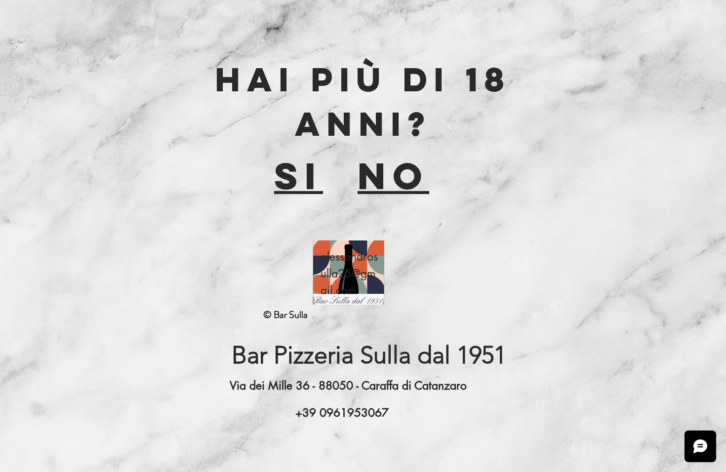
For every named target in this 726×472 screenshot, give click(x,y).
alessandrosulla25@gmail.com (349, 273)
